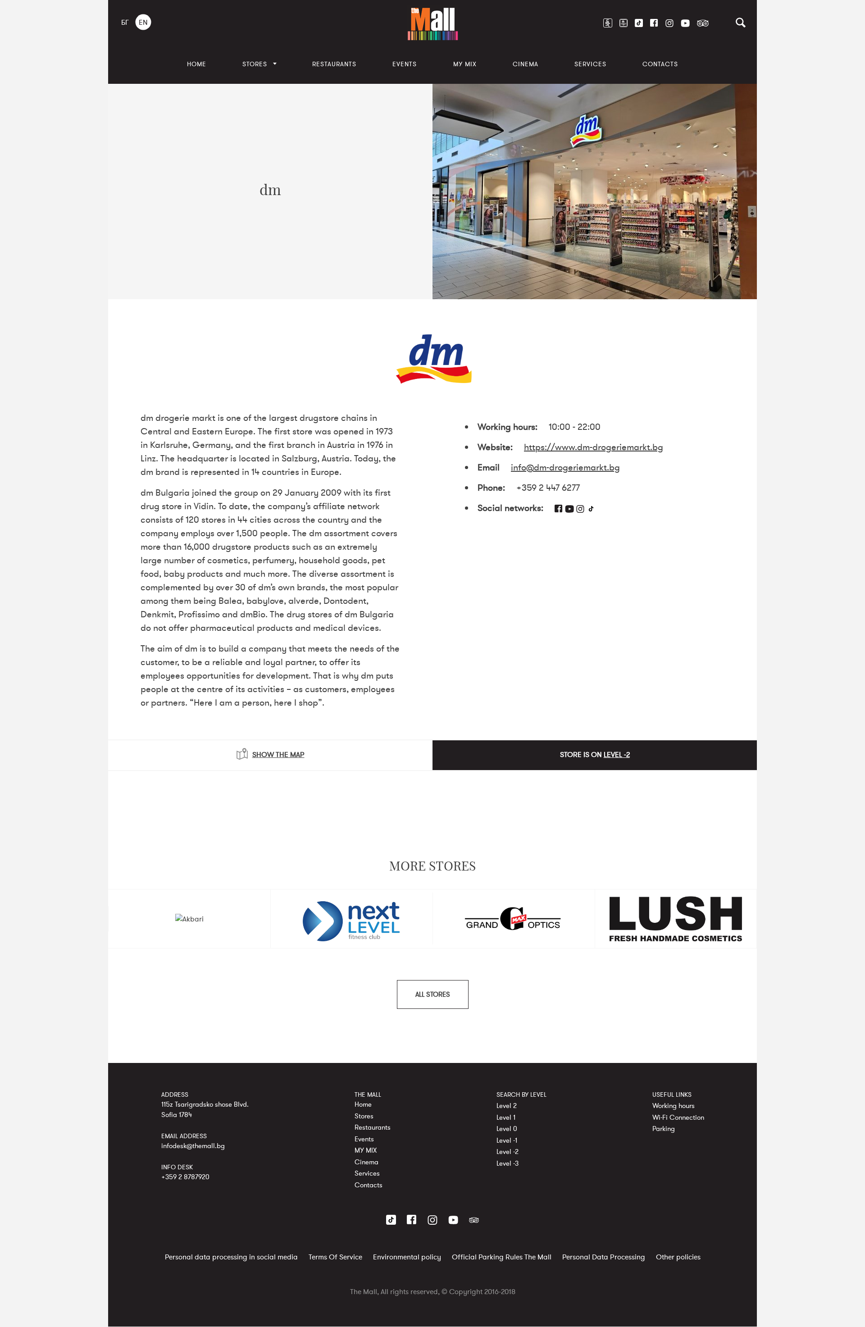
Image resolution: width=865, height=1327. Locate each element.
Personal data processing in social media (231, 1258)
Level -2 (507, 1151)
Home (196, 64)
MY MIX (465, 64)
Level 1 (505, 1117)
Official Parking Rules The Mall (501, 1258)
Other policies (678, 1258)
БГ (125, 22)
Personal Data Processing (603, 1258)
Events (404, 64)
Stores (254, 64)
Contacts (660, 64)
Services (590, 64)
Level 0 (506, 1128)
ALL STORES (432, 994)
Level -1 (506, 1140)
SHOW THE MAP (278, 755)
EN (143, 22)
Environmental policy (407, 1258)
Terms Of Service (335, 1258)
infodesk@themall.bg (193, 1145)
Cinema (525, 64)
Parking (663, 1128)
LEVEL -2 (617, 755)
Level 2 (506, 1105)
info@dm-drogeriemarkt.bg (565, 467)
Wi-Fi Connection (678, 1117)
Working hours (673, 1105)
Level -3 (507, 1163)
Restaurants (334, 64)
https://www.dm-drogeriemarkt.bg (593, 447)
